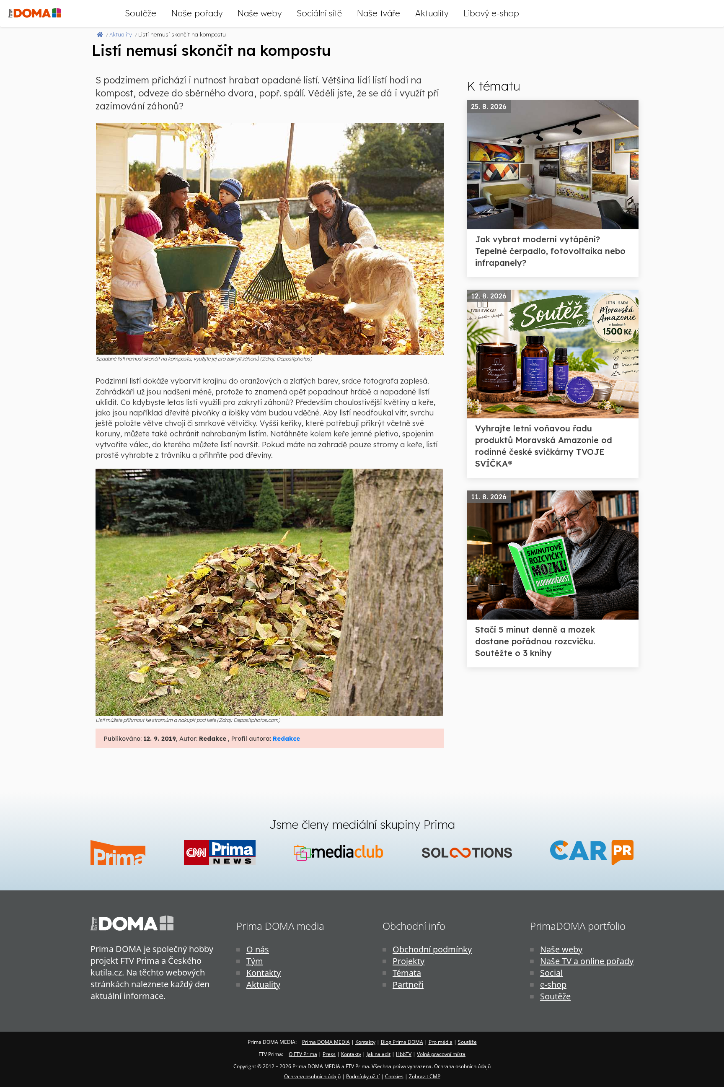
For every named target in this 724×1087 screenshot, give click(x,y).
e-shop (553, 984)
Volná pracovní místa (441, 1054)
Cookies (394, 1076)
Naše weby (260, 13)
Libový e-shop (491, 13)
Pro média (440, 1041)
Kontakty (263, 972)
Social (551, 972)
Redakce (286, 738)
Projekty (408, 961)
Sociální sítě (319, 13)
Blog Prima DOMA (402, 1041)
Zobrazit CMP (424, 1076)
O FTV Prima (303, 1054)
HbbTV (403, 1054)
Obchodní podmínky (432, 949)
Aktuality (431, 13)
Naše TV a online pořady (587, 961)
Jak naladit (378, 1054)
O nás (257, 949)
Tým (254, 961)
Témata (407, 972)
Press (329, 1054)
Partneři (408, 984)
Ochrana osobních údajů (312, 1076)
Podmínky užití (363, 1076)
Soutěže (140, 13)
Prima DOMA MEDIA (326, 1041)
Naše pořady (196, 13)
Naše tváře (378, 13)
